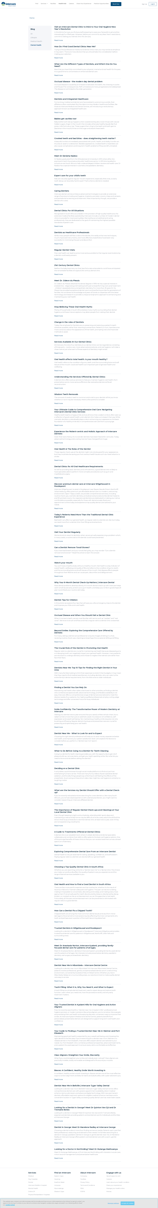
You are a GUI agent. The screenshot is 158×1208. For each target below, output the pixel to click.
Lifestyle (34, 37)
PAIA (82, 1188)
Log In (153, 4)
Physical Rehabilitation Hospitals (39, 1194)
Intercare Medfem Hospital (37, 1185)
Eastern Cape (58, 1176)
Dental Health (36, 45)
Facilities (83, 1179)
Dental (30, 1182)
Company (83, 1176)
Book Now (116, 4)
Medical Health (36, 41)
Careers (109, 1179)
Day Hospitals (32, 1179)
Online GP (31, 1191)
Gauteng (57, 1179)
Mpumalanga (58, 1188)
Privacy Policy (84, 1182)
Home (32, 18)
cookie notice (10, 1205)
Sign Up (144, 4)
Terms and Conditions (87, 1185)
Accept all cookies (127, 1203)
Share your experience (114, 1185)
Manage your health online (115, 1188)
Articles (108, 1191)
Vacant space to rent (113, 1176)
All (31, 34)
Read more (58, 40)
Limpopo (57, 1185)
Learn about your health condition (117, 1182)
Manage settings (113, 1203)
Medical (31, 1176)
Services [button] (44, 3)
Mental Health (33, 1188)
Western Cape (59, 1191)
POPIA (82, 1191)
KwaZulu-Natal (59, 1182)
